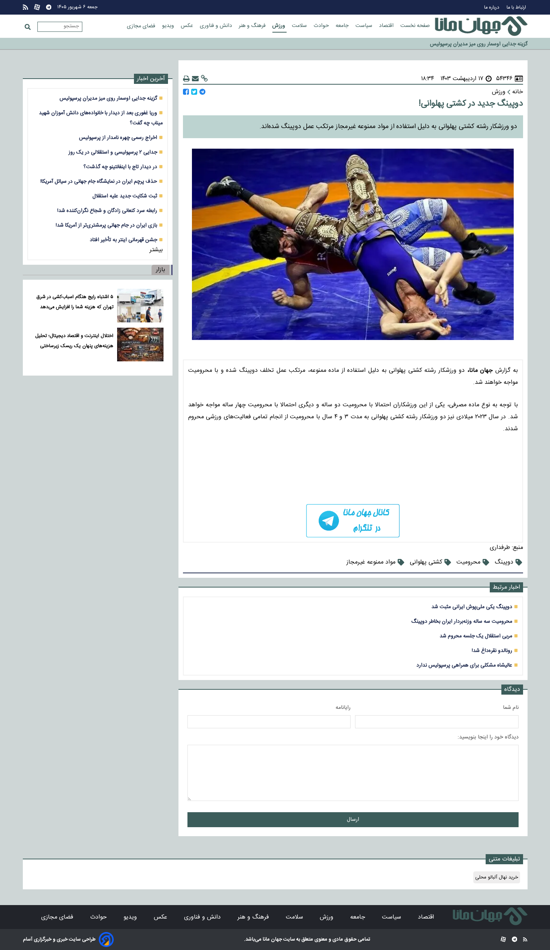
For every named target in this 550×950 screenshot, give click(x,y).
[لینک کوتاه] (204, 79)
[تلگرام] (48, 7)
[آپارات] (37, 7)
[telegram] (353, 520)
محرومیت (468, 562)
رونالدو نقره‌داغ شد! (492, 650)
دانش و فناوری (216, 25)
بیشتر (156, 250)
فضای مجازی (142, 26)
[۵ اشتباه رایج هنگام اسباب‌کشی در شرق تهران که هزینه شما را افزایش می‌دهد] (140, 305)
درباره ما (492, 8)
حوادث (322, 25)
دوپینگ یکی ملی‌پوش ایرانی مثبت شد (471, 607)
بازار (160, 270)
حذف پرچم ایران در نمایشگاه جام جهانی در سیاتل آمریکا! (98, 181)
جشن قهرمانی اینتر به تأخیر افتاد (123, 240)
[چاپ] (186, 79)
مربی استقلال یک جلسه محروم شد (476, 636)
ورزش (279, 25)
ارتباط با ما (517, 8)
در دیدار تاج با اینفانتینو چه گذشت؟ (120, 167)
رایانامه (343, 707)
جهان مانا (272, 939)
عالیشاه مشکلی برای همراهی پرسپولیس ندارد (464, 665)
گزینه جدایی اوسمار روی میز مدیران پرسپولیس (108, 98)
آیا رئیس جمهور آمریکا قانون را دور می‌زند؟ (484, 44)
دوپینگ (504, 562)
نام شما (511, 707)
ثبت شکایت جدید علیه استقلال (124, 196)
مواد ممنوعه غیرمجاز (370, 562)
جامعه (343, 25)
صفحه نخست (415, 25)
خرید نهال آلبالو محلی (496, 877)
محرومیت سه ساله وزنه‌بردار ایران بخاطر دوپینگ (461, 621)
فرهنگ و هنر (253, 25)
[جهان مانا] (481, 26)
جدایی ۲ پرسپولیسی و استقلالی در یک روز (112, 152)
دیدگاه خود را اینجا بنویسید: (488, 737)
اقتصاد (387, 25)
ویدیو (168, 25)
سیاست (364, 25)
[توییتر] (194, 92)
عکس (188, 25)
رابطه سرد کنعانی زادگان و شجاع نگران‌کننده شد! (107, 210)
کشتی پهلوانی (426, 562)
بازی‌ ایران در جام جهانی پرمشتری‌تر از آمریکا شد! (106, 225)
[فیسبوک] (186, 92)
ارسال (353, 819)
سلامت (300, 25)
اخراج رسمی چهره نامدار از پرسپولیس (118, 137)
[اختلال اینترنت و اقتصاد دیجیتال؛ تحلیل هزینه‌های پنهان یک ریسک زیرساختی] (140, 344)
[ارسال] (195, 79)
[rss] (25, 7)
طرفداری (500, 548)
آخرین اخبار (151, 79)
